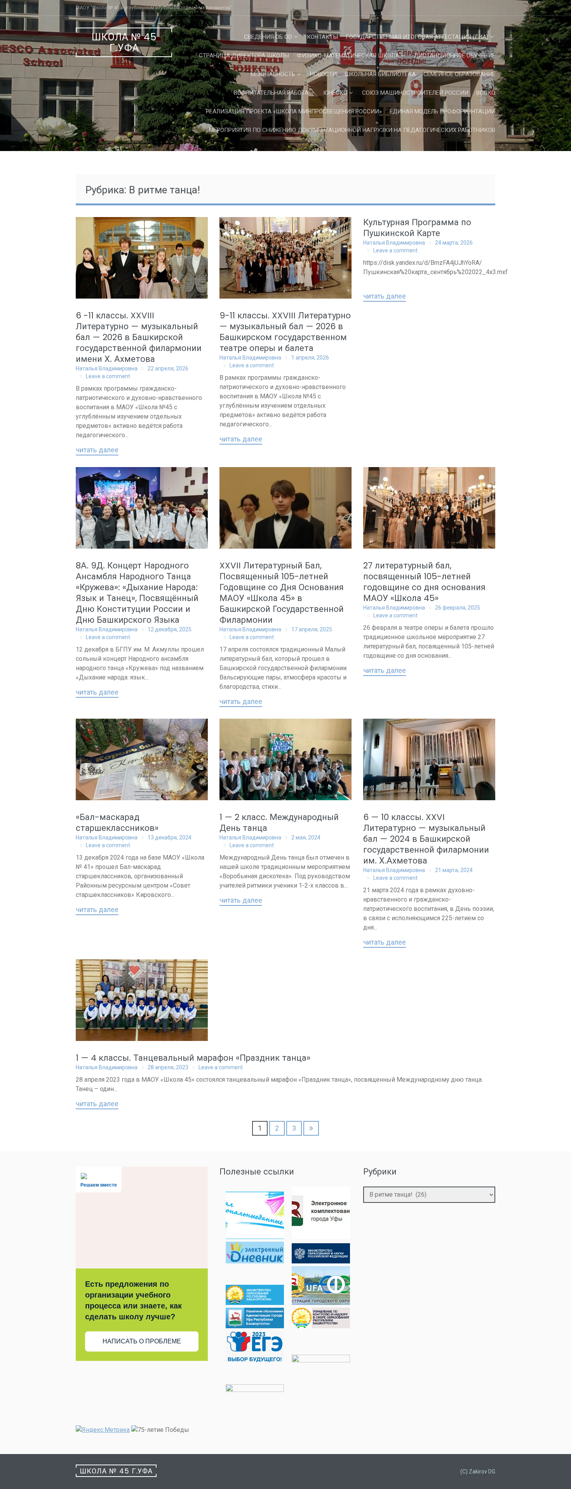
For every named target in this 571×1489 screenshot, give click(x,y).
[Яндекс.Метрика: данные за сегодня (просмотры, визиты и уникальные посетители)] (103, 1430)
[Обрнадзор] (321, 1326)
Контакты (322, 36)
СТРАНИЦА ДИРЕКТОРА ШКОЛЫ (244, 55)
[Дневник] (255, 1261)
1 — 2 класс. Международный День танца (279, 822)
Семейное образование (459, 74)
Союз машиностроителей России (415, 92)
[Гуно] (255, 1326)
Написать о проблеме (142, 1341)
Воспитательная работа (271, 92)
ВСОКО (485, 92)
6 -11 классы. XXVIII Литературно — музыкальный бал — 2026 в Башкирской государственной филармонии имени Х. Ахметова (139, 337)
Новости (323, 74)
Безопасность (273, 74)
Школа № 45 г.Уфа (124, 42)
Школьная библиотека (380, 74)
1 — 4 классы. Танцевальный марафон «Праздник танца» (193, 1058)
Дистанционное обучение (454, 55)
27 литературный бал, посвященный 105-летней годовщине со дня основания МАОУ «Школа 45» (424, 581)
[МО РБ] (255, 1303)
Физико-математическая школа (348, 55)
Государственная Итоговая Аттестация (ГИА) (417, 36)
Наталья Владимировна (107, 368)
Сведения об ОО (268, 36)
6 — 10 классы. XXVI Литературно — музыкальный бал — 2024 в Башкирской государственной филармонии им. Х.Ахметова (426, 839)
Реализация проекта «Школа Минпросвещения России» (294, 111)
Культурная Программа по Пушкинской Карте (417, 227)
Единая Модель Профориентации (442, 111)
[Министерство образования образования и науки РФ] (321, 1261)
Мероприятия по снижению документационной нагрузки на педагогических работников (352, 130)
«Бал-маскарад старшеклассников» (117, 822)
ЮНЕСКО (335, 92)
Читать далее (97, 450)
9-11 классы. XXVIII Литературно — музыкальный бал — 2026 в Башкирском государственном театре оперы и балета (285, 331)
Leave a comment (108, 376)
